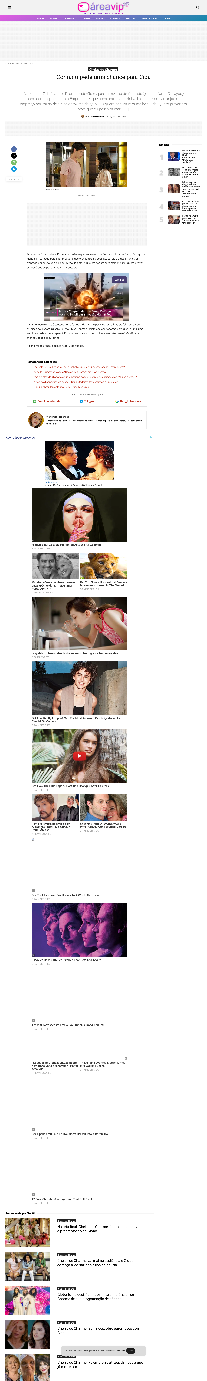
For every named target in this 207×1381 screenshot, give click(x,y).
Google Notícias (130, 401)
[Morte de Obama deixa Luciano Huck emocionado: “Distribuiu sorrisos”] (174, 160)
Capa (7, 63)
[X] (14, 156)
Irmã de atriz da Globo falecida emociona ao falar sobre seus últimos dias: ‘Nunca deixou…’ (85, 377)
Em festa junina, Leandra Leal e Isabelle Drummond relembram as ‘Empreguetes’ (79, 367)
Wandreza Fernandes (96, 116)
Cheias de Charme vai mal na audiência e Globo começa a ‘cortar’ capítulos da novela (95, 1262)
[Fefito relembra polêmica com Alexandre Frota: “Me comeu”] (174, 223)
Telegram (90, 401)
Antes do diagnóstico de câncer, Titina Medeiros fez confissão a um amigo (75, 382)
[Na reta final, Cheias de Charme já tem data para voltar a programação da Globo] (27, 1231)
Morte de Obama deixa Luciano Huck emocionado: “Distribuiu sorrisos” (191, 156)
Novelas (14, 63)
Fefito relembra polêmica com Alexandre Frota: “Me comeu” (190, 219)
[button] (180, 8)
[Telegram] (14, 169)
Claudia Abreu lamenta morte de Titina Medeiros (61, 387)
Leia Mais (120, 1351)
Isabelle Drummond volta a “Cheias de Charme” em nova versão (69, 372)
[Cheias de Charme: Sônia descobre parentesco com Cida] (27, 1333)
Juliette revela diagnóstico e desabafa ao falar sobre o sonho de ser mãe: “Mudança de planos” (191, 189)
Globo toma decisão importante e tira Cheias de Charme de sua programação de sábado (95, 1296)
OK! (131, 1351)
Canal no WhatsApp (50, 401)
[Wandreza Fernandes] (83, 116)
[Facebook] (14, 149)
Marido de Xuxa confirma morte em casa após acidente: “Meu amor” (190, 172)
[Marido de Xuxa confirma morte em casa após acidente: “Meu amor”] (174, 175)
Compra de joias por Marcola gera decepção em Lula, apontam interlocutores (191, 206)
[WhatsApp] (14, 162)
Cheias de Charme (27, 63)
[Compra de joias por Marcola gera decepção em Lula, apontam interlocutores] (174, 209)
